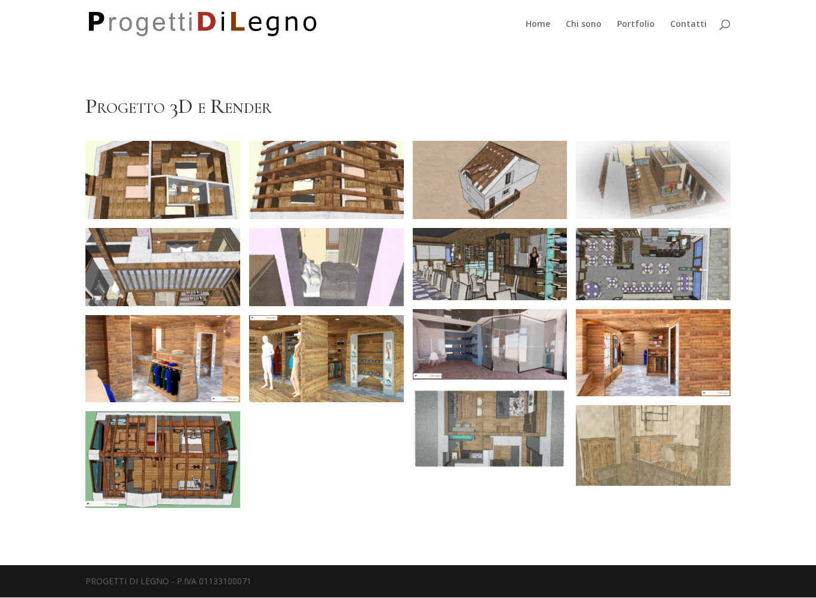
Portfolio (636, 24)
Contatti (688, 24)
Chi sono (584, 24)
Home (538, 24)
